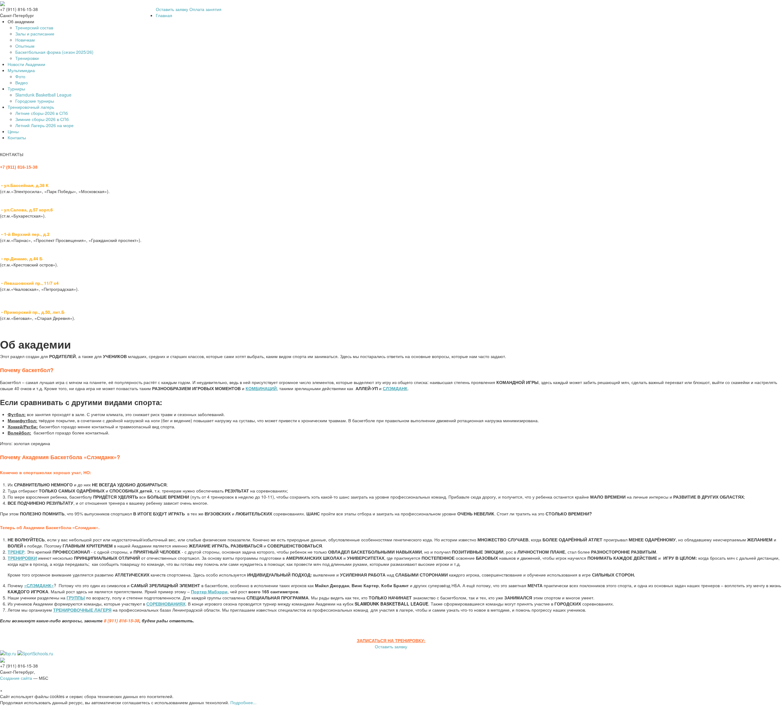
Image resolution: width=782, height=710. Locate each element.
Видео (21, 82)
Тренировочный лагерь (31, 107)
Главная (164, 15)
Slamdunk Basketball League (43, 95)
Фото (20, 76)
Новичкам (25, 40)
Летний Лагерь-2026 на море (44, 125)
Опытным (25, 46)
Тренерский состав (34, 27)
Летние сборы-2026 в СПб (41, 113)
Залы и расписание (34, 34)
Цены (13, 131)
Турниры (16, 89)
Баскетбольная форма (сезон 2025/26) (54, 52)
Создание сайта (16, 678)
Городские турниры (34, 101)
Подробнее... (243, 702)
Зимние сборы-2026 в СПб (42, 119)
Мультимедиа (21, 70)
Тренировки (27, 58)
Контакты (17, 137)
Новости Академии (26, 64)
